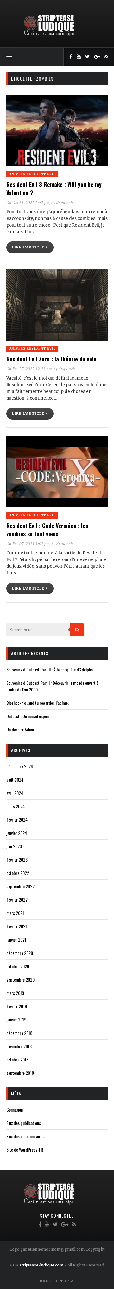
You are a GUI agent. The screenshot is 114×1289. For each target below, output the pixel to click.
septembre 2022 (20, 886)
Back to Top (55, 1281)
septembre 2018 (20, 1072)
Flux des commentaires (25, 1136)
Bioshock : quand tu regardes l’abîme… (38, 702)
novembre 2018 (19, 1046)
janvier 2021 (16, 939)
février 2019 (16, 1006)
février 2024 (17, 819)
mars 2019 (15, 992)
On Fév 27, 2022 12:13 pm (29, 369)
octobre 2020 (17, 966)
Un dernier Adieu (20, 729)
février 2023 (17, 859)
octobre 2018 (17, 1059)
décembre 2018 (19, 1032)
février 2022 (17, 899)
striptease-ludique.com (41, 1265)
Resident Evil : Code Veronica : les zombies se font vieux (47, 529)
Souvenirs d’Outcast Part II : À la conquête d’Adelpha (49, 669)
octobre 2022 (17, 872)
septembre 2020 (20, 979)
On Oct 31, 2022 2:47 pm (27, 202)
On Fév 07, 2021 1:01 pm (27, 543)
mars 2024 (15, 806)
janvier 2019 (16, 1019)
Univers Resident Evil (32, 174)
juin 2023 (14, 846)
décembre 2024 (19, 766)
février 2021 (16, 926)
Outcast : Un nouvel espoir (27, 716)
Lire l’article (29, 247)
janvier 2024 (16, 833)
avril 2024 (14, 793)
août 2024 (14, 779)
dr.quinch (64, 202)
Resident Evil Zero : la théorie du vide (51, 359)
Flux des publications (23, 1123)
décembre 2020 (19, 952)
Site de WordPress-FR (24, 1149)
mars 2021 (15, 912)
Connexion (14, 1109)
